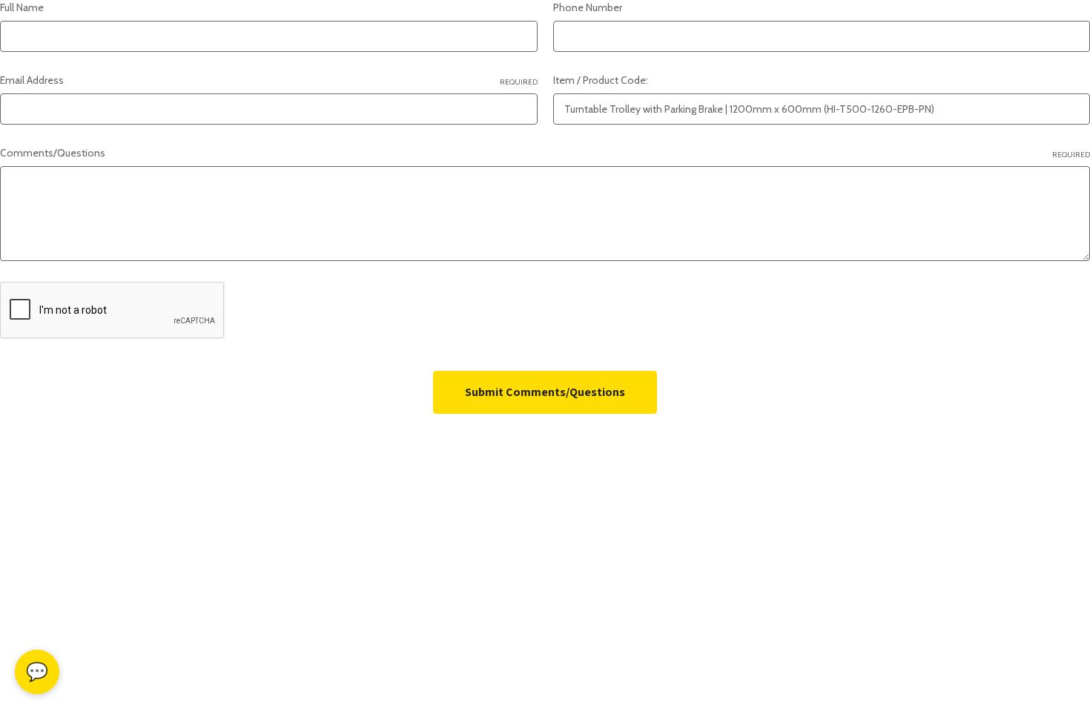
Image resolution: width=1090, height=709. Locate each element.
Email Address (269, 80)
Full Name (22, 7)
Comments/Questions (545, 152)
